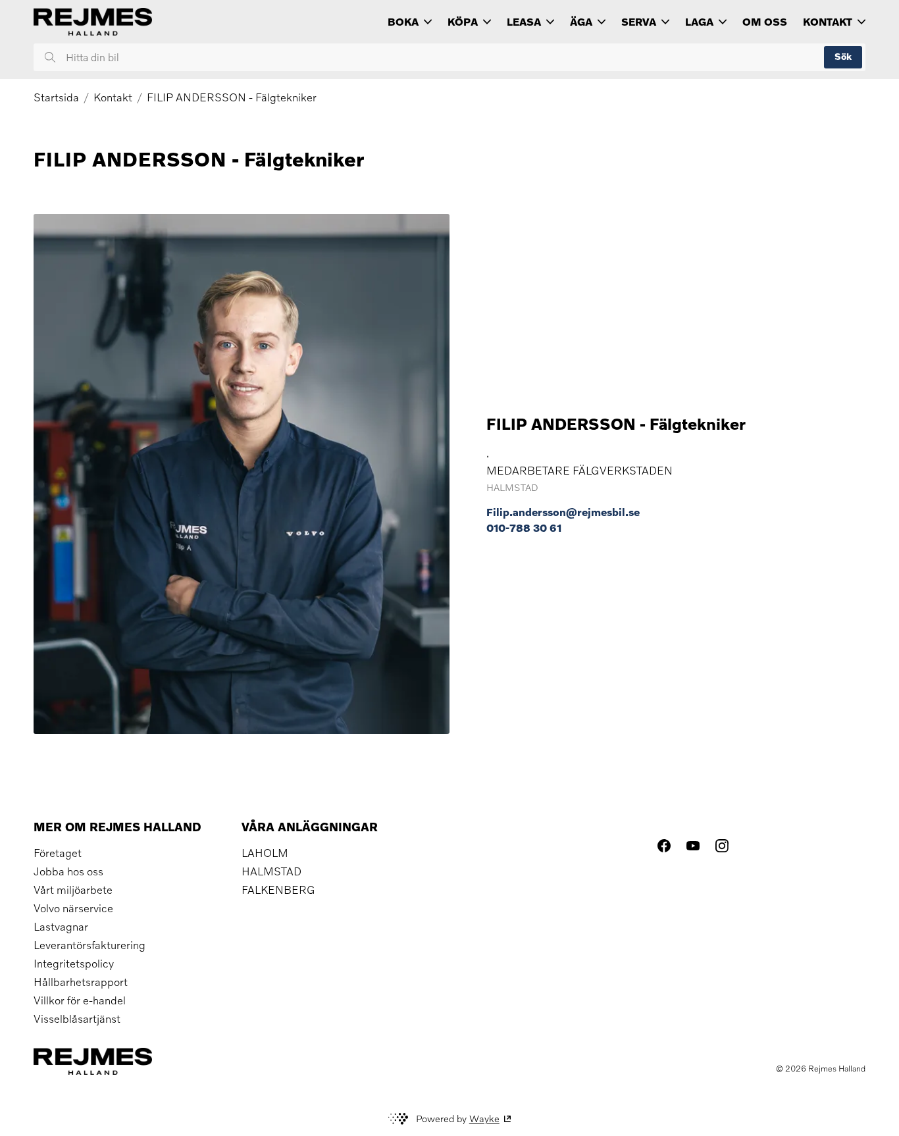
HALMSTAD (271, 871)
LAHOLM (265, 853)
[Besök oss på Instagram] (722, 845)
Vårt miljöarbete (73, 889)
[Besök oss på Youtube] (693, 845)
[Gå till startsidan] (93, 22)
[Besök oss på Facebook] (664, 845)
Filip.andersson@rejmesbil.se (563, 512)
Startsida (56, 97)
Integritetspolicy (74, 963)
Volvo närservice (73, 908)
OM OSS (764, 21)
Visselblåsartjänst (77, 1018)
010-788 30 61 (523, 527)
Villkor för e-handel (80, 1000)
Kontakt (112, 97)
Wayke (484, 1118)
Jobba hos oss (68, 871)
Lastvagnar (61, 926)
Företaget (58, 853)
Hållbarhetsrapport (81, 982)
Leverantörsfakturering (89, 945)
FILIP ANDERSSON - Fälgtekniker (232, 97)
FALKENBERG (278, 889)
